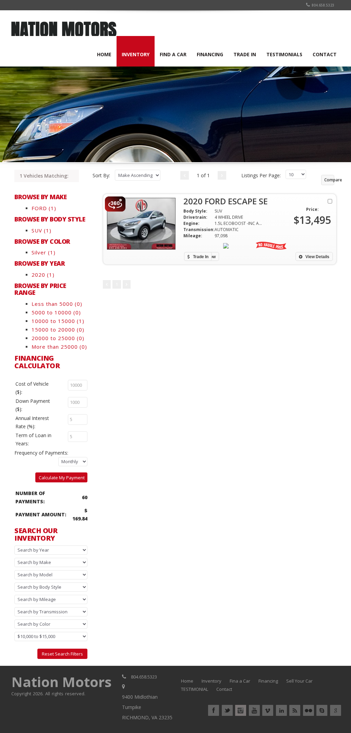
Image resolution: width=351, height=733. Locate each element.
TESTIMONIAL (194, 689)
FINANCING (210, 54)
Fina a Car (240, 681)
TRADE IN (244, 54)
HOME (104, 54)
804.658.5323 (323, 5)
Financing (268, 681)
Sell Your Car (299, 681)
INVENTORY (135, 54)
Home (187, 681)
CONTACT (325, 54)
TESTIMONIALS (284, 54)
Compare (329, 180)
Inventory (211, 681)
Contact (224, 689)
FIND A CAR (173, 54)
